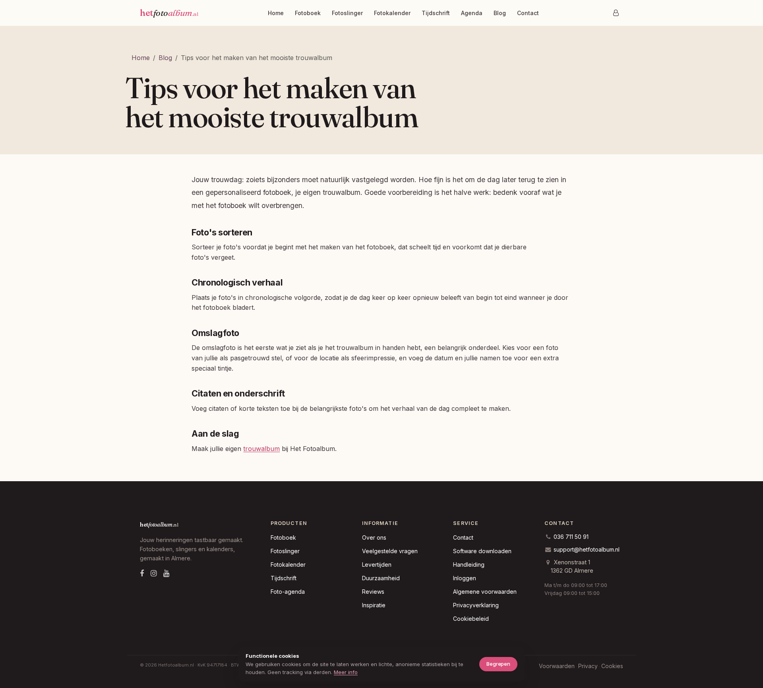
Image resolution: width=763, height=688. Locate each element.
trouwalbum (261, 449)
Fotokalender (392, 13)
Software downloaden (482, 551)
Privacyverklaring (476, 605)
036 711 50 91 (571, 536)
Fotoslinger (347, 13)
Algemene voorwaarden (485, 591)
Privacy (588, 666)
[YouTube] (166, 573)
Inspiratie (373, 605)
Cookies (612, 666)
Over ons (374, 537)
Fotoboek (308, 13)
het (169, 12)
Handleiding (468, 564)
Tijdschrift (436, 13)
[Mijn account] (616, 13)
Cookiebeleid (471, 618)
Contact (528, 13)
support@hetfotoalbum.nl (587, 549)
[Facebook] (142, 573)
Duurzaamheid (381, 578)
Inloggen (464, 578)
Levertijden (376, 564)
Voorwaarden (557, 666)
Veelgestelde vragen (390, 551)
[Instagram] (154, 573)
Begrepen (498, 664)
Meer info (346, 672)
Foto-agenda (288, 591)
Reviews (373, 591)
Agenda (471, 13)
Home (276, 13)
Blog (500, 13)
